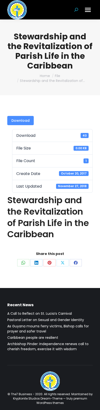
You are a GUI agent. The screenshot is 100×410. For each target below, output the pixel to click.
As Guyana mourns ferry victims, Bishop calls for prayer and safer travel (48, 329)
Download (20, 120)
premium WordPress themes (61, 400)
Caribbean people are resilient (32, 337)
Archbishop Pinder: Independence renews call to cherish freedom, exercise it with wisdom (48, 346)
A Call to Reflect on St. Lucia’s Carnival (39, 313)
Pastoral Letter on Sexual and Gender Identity (45, 319)
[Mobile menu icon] (88, 10)
